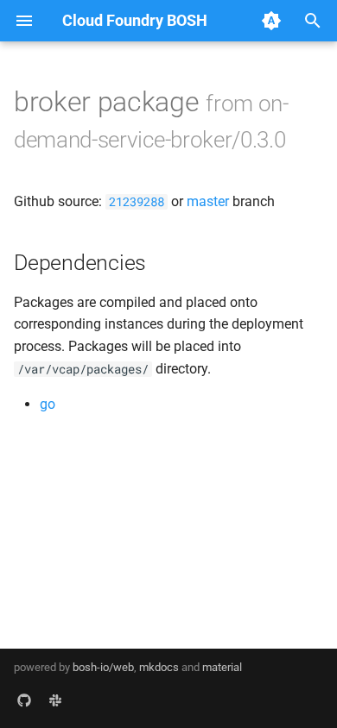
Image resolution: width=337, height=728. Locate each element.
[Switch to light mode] (271, 20)
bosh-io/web (103, 667)
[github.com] (24, 700)
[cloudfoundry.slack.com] (55, 700)
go (47, 404)
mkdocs (159, 667)
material (222, 667)
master (208, 201)
